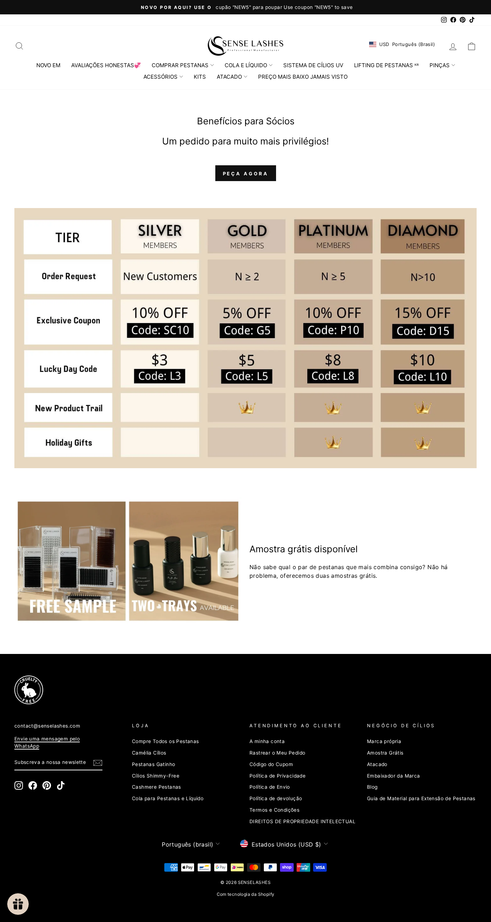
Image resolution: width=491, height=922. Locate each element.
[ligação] (128, 561)
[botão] (97, 762)
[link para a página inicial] (245, 46)
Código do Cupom (271, 764)
